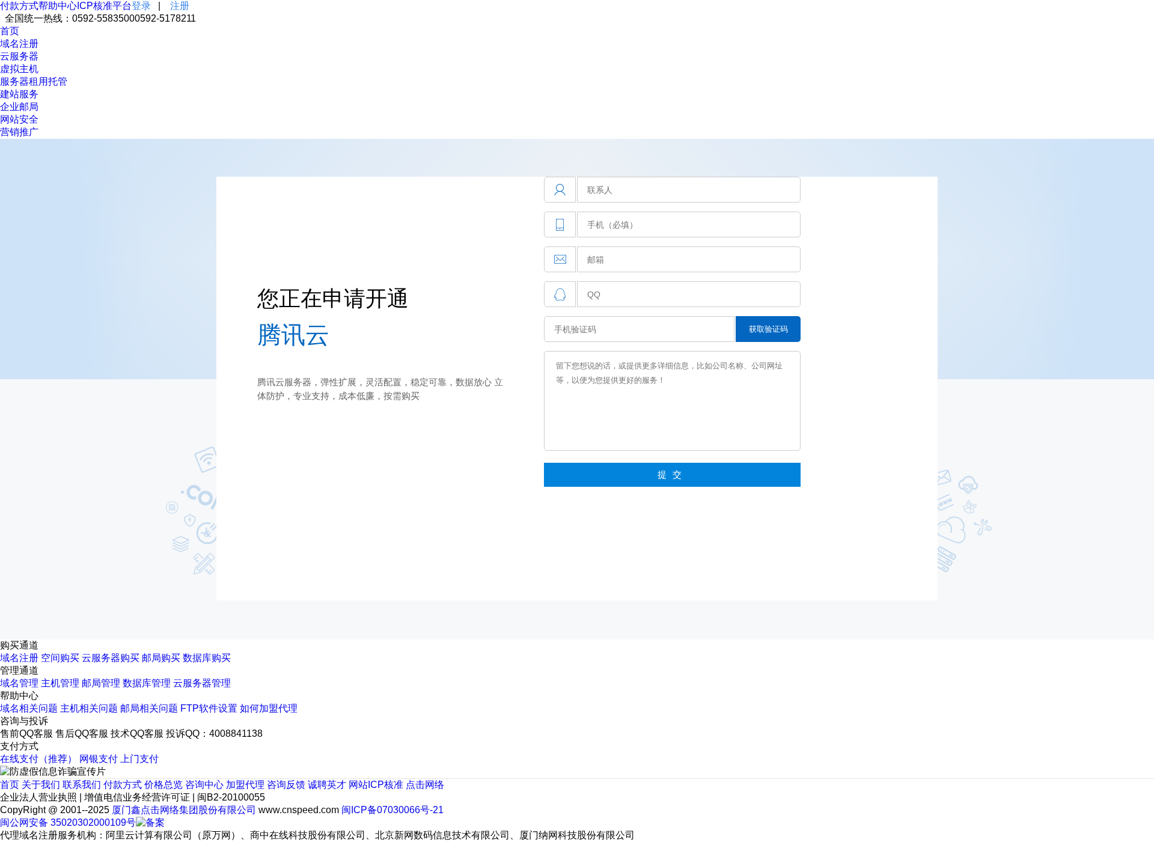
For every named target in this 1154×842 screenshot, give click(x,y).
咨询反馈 (286, 784)
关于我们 (41, 784)
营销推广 (19, 132)
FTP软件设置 (208, 708)
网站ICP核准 (376, 784)
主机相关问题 (89, 708)
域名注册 (19, 43)
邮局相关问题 (149, 708)
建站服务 (19, 94)
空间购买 (60, 658)
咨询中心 (204, 784)
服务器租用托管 (33, 81)
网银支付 (98, 759)
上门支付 (139, 759)
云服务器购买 (110, 658)
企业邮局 (19, 107)
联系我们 (82, 784)
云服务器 (19, 56)
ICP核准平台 (104, 6)
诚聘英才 (327, 784)
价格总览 (163, 784)
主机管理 (60, 683)
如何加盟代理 (269, 708)
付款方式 (19, 6)
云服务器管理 (202, 683)
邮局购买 (161, 658)
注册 (179, 6)
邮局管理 (101, 683)
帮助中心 (57, 6)
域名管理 (19, 683)
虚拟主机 (19, 69)
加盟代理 (245, 784)
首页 (9, 31)
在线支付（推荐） (38, 759)
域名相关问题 (29, 708)
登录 (141, 6)
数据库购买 (207, 658)
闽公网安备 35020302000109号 (68, 822)
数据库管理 (147, 683)
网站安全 (19, 119)
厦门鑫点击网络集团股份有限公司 (184, 810)
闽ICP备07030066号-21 (392, 810)
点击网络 (425, 784)
